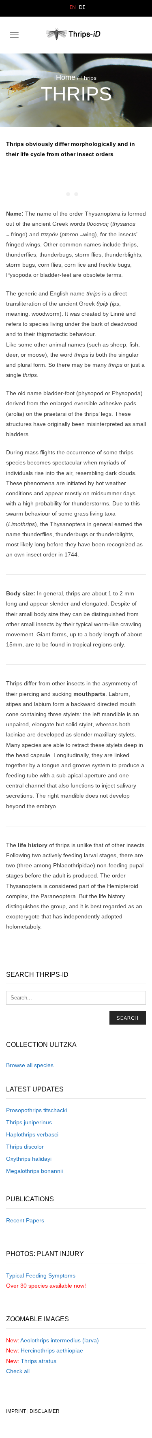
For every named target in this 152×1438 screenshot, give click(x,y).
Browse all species (30, 1065)
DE (82, 7)
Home (65, 77)
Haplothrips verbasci (32, 1134)
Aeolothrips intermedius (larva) (59, 1340)
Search (128, 1017)
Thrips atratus (38, 1361)
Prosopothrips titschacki (36, 1110)
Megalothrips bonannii (34, 1171)
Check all (18, 1371)
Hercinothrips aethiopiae (52, 1350)
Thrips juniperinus (29, 1122)
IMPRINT (16, 1411)
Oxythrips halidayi (28, 1159)
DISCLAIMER (45, 1411)
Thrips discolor (25, 1146)
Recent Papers (25, 1220)
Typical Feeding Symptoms (40, 1275)
